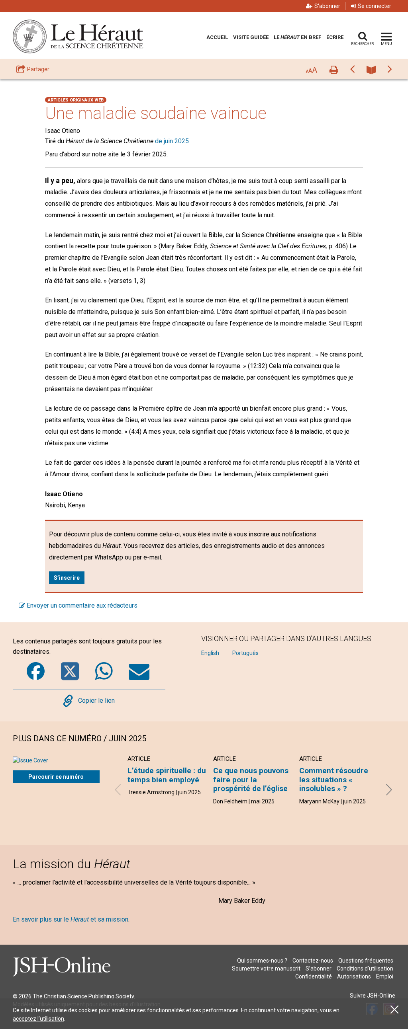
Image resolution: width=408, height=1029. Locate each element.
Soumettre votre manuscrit (266, 968)
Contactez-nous (312, 960)
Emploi (384, 976)
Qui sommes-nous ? (262, 960)
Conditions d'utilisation (365, 968)
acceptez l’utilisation (38, 1018)
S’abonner (319, 968)
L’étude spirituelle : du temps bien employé (167, 775)
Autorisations (354, 976)
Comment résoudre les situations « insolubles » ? (333, 779)
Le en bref (297, 37)
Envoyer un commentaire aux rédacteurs (81, 605)
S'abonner (327, 6)
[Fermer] (394, 1009)
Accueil (217, 37)
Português (245, 653)
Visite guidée (251, 37)
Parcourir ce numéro (56, 777)
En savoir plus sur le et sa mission (70, 919)
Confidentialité (313, 976)
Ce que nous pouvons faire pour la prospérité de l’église (250, 779)
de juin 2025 (172, 141)
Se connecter (374, 6)
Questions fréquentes (365, 960)
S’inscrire (67, 578)
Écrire (334, 37)
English (210, 653)
